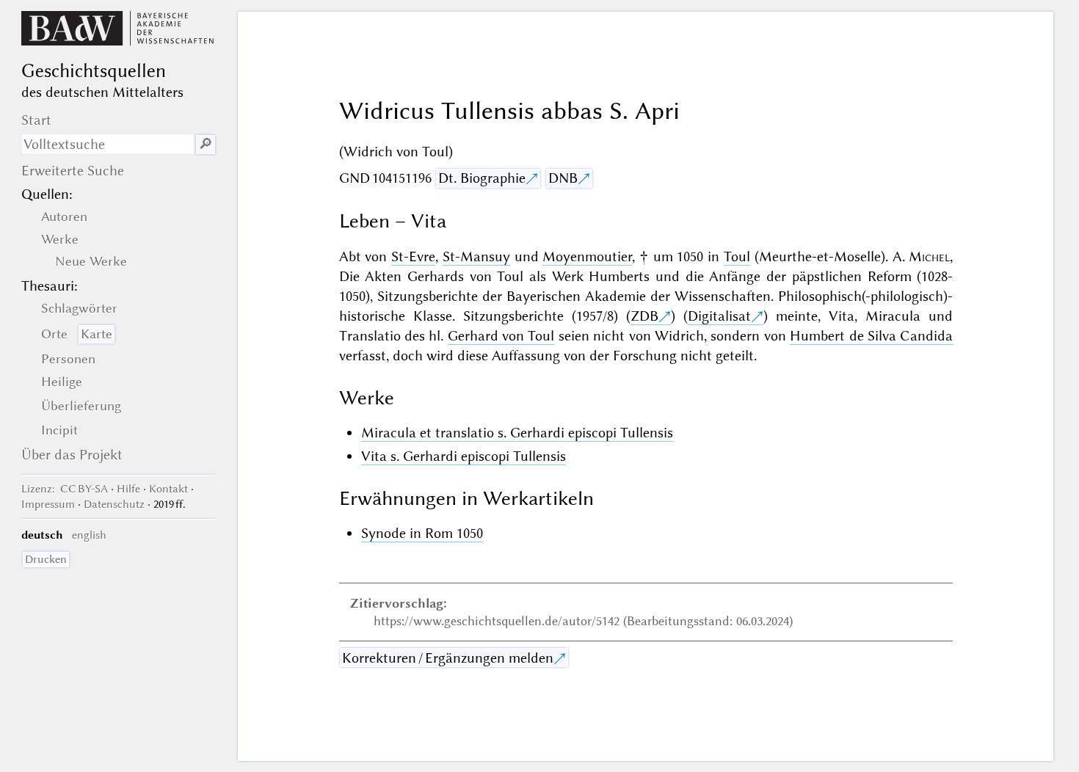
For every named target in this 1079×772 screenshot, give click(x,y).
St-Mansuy (476, 256)
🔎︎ (205, 144)
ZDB (644, 315)
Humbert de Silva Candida (871, 335)
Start (36, 120)
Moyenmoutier (587, 256)
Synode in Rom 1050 (422, 533)
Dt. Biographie (482, 178)
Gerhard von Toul (501, 335)
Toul (737, 256)
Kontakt (168, 488)
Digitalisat (719, 315)
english (89, 535)
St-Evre (413, 256)
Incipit (59, 430)
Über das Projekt (72, 454)
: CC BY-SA (64, 488)
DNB (563, 178)
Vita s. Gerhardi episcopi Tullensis (463, 456)
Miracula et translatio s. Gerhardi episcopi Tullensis (517, 432)
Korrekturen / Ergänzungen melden (447, 657)
